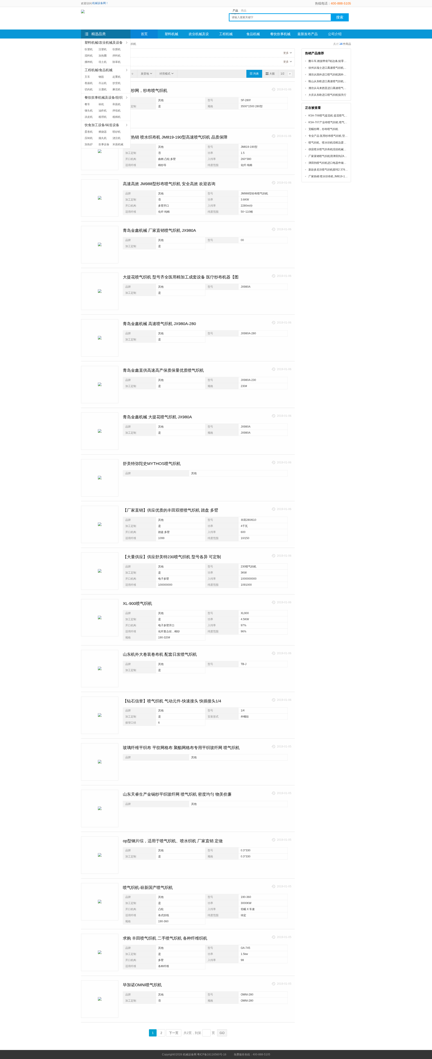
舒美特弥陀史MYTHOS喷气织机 (152, 463)
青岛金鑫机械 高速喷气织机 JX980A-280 (159, 323)
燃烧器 (103, 131)
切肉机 (89, 89)
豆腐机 (103, 89)
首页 (144, 34)
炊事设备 (104, 144)
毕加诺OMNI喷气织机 (142, 985)
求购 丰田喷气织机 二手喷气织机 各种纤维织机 (165, 938)
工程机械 (226, 34)
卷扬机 (89, 83)
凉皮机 (89, 116)
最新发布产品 (307, 34)
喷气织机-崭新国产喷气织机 (148, 887)
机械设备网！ (100, 3)
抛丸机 (103, 138)
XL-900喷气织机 (137, 603)
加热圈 (103, 55)
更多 (286, 53)
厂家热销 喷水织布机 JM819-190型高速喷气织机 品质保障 (175, 137)
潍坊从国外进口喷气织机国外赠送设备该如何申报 (338, 74)
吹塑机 (89, 49)
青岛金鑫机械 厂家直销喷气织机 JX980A (159, 230)
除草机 (116, 62)
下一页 (173, 1033)
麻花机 (116, 89)
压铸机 (89, 138)
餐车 (87, 104)
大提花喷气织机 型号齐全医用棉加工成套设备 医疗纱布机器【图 (180, 277)
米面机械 (117, 144)
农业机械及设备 (199, 35)
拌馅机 (116, 110)
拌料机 (116, 55)
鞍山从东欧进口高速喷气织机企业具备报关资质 (336, 81)
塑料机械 (171, 34)
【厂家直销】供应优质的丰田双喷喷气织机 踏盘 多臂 (170, 510)
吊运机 (103, 83)
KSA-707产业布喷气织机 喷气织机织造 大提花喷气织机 (341, 122)
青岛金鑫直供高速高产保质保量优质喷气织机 (163, 370)
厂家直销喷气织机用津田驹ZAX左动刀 (331, 156)
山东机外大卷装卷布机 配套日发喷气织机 (160, 654)
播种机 (89, 62)
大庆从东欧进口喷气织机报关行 (327, 94)
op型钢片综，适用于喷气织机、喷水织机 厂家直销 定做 (173, 841)
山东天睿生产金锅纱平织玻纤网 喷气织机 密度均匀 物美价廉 (177, 794)
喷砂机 (116, 131)
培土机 (103, 62)
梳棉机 (116, 116)
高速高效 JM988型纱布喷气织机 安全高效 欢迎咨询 (169, 184)
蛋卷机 (89, 131)
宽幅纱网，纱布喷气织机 (145, 90)
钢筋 (101, 76)
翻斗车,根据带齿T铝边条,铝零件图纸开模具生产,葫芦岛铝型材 (345, 61)
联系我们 (144, 43)
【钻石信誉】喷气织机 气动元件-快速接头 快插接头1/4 (172, 701)
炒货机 (116, 83)
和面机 (116, 104)
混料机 (89, 55)
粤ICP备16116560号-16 (211, 1054)
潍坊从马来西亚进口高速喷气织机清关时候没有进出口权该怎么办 (347, 88)
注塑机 (103, 49)
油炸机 (103, 110)
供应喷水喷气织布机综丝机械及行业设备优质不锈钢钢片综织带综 (347, 149)
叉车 (87, 76)
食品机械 (253, 34)
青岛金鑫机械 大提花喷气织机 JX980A (157, 417)
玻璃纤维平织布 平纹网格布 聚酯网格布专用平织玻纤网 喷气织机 (181, 747)
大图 (272, 73)
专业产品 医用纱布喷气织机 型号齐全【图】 (334, 135)
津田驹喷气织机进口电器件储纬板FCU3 (332, 162)
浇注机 (116, 138)
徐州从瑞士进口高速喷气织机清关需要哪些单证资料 (339, 67)
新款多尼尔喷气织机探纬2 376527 (329, 169)
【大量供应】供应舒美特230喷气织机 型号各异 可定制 (172, 557)
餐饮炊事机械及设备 (280, 35)
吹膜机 (116, 49)
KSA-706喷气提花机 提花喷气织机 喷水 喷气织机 (337, 115)
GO (222, 1033)
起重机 (116, 76)
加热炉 (89, 144)
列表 (256, 73)
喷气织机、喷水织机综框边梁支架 (328, 142)
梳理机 (103, 116)
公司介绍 (335, 34)
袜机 (101, 104)
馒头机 (89, 110)
